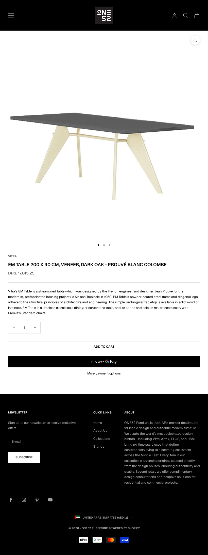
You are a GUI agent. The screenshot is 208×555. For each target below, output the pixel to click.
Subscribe (23, 457)
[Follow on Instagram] (23, 499)
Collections (101, 439)
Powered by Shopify (124, 528)
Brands (98, 446)
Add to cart (104, 347)
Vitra (12, 256)
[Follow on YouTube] (50, 499)
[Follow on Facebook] (10, 499)
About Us (100, 430)
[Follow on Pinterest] (37, 499)
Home (97, 423)
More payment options (104, 373)
